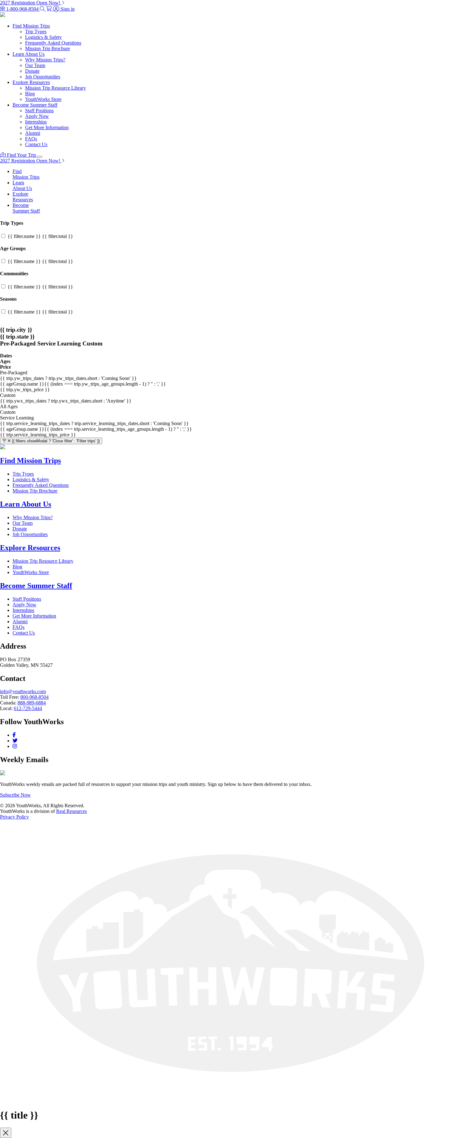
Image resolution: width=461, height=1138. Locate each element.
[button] (43, 9)
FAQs (31, 138)
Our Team (35, 65)
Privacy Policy (14, 816)
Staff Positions (39, 110)
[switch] (3, 236)
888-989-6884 (32, 702)
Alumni (32, 133)
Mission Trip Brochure (47, 48)
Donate (32, 71)
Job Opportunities (42, 76)
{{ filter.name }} (40, 236)
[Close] (5, 1133)
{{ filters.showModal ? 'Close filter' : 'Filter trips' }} (56, 441)
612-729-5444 (28, 708)
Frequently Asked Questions (53, 42)
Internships (36, 121)
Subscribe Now (15, 795)
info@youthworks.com (23, 691)
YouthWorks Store (43, 99)
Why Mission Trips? (45, 59)
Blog (30, 93)
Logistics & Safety (43, 37)
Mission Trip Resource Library (55, 88)
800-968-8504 (34, 697)
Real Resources (71, 811)
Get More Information (47, 127)
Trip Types (35, 31)
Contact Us (36, 144)
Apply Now (37, 116)
